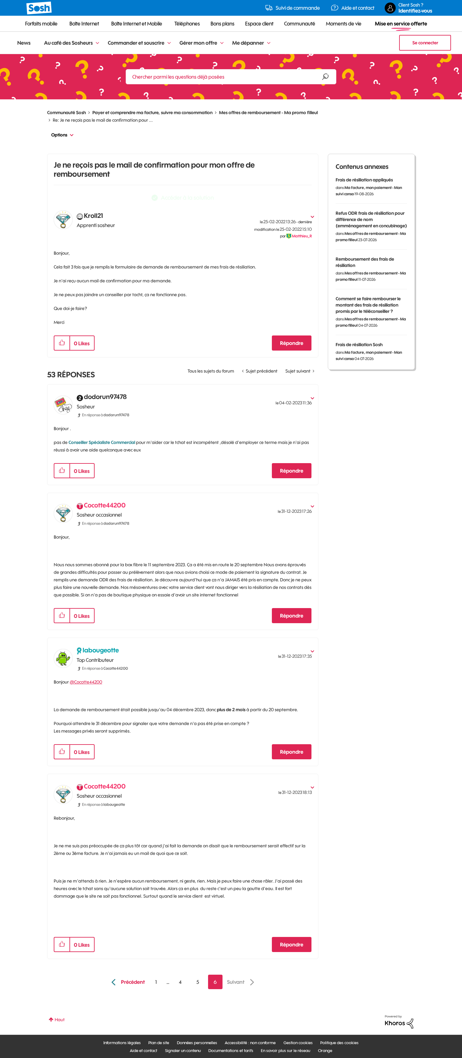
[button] (61, 343)
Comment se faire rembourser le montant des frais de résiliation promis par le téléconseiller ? (368, 305)
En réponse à (105, 415)
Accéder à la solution (187, 197)
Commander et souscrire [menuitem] (136, 43)
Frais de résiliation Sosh (359, 344)
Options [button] (59, 135)
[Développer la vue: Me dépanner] (269, 43)
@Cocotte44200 (86, 682)
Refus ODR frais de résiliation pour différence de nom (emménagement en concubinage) (371, 219)
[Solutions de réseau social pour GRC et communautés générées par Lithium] (399, 1021)
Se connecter (425, 43)
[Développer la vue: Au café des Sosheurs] (97, 43)
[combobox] (231, 76)
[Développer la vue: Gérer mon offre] (222, 43)
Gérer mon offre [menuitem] (198, 43)
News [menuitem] (23, 43)
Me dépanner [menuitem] (248, 43)
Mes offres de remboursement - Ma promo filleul (268, 112)
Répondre (291, 343)
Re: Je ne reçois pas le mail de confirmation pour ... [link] (103, 120)
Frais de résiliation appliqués (364, 180)
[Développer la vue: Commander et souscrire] (169, 43)
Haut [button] (60, 1019)
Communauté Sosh (66, 112)
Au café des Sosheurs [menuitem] (68, 43)
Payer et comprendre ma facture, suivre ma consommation (152, 112)
